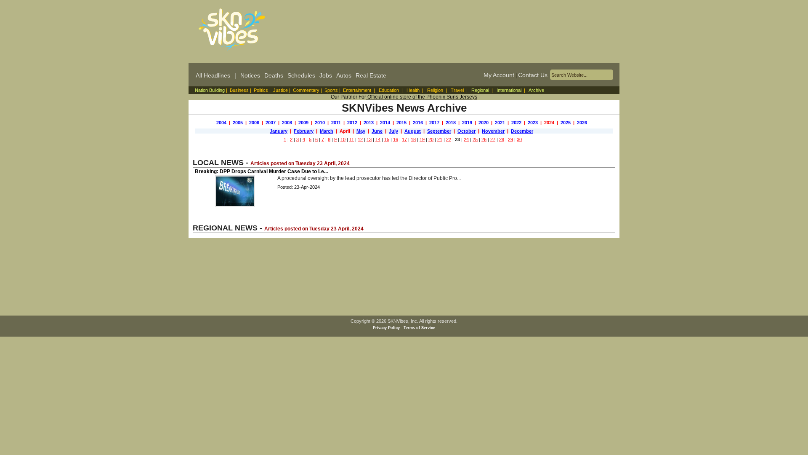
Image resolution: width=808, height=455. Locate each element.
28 (501, 139)
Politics (261, 90)
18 (413, 139)
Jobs (325, 75)
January (278, 131)
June (377, 131)
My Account (499, 75)
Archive (536, 90)
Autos (343, 75)
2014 (385, 122)
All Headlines (213, 75)
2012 (352, 122)
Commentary (306, 90)
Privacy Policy (386, 328)
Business (239, 90)
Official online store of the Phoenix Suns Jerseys (421, 97)
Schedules (301, 75)
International (509, 90)
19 (422, 139)
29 (510, 139)
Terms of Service (419, 328)
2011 (336, 122)
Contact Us (533, 75)
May (360, 131)
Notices (250, 75)
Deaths (273, 75)
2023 (533, 122)
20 (430, 139)
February (304, 131)
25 (475, 139)
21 (439, 139)
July (393, 131)
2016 (418, 122)
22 (448, 139)
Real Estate (371, 75)
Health (413, 90)
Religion (435, 90)
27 (492, 139)
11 (351, 139)
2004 (221, 122)
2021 (500, 122)
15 (386, 139)
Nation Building (210, 90)
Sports (331, 90)
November (493, 131)
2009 (303, 122)
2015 (401, 122)
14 (377, 139)
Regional (480, 90)
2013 (369, 122)
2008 (287, 122)
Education (389, 90)
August (412, 131)
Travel (457, 90)
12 (360, 139)
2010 (320, 122)
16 (395, 139)
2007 (271, 122)
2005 (238, 122)
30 (519, 139)
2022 (516, 122)
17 (404, 139)
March (326, 131)
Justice (280, 90)
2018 (451, 122)
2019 (467, 122)
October (466, 131)
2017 (434, 122)
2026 (582, 122)
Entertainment (357, 90)
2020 (483, 122)
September (439, 131)
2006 (254, 122)
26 (483, 139)
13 (369, 139)
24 (466, 139)
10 (343, 139)
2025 (566, 122)
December (522, 131)
